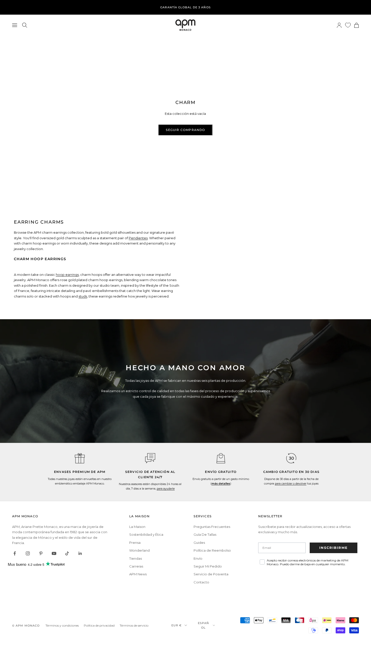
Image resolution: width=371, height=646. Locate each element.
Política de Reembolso (212, 550)
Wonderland (139, 550)
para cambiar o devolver (290, 483)
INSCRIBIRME (333, 548)
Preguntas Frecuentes (212, 527)
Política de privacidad (99, 625)
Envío (198, 558)
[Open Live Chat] (150, 458)
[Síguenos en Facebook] (14, 553)
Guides (199, 543)
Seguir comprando (185, 130)
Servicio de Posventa (211, 574)
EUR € (176, 625)
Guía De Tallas (205, 534)
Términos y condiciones (62, 625)
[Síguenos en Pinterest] (40, 553)
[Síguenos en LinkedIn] (80, 553)
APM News (138, 574)
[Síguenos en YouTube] (54, 553)
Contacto (201, 582)
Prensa (135, 543)
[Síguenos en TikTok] (67, 553)
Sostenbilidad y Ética (146, 534)
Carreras (136, 566)
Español (203, 625)
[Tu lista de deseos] (348, 25)
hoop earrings (67, 275)
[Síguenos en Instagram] (27, 553)
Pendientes (138, 238)
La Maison (137, 527)
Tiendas (135, 558)
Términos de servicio (134, 625)
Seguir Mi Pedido (208, 566)
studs (82, 296)
